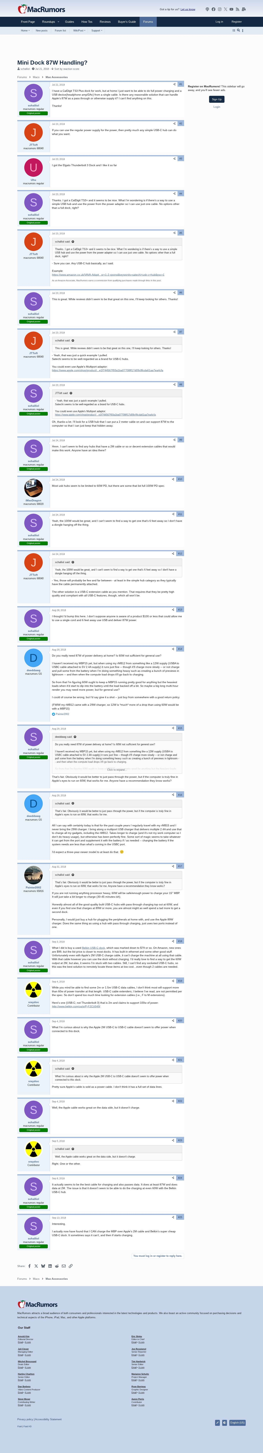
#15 (180, 728)
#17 (180, 866)
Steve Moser (24, 1399)
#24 (180, 1178)
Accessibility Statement (48, 1419)
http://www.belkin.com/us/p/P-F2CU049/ (76, 1006)
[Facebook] (213, 9)
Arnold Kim (23, 1336)
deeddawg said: (63, 736)
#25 (180, 1217)
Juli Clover (23, 1349)
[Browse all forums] (234, 30)
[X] (225, 9)
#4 (180, 193)
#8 (180, 384)
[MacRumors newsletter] (244, 9)
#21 (180, 1060)
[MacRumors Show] (207, 9)
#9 (180, 440)
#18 (180, 941)
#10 (180, 479)
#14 (180, 649)
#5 (180, 233)
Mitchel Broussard (27, 1361)
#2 (180, 123)
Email (20, 1342)
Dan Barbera (24, 1386)
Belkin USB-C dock (93, 947)
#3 (180, 158)
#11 (180, 514)
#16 (180, 795)
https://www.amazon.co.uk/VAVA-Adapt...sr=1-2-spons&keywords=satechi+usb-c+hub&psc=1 (108, 274)
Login (217, 106)
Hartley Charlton (26, 1374)
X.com (28, 1342)
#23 (180, 1140)
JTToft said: (61, 393)
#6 (180, 292)
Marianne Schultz (140, 1374)
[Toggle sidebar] (243, 31)
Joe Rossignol (139, 1349)
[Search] (238, 30)
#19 (180, 981)
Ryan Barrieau (139, 1386)
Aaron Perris (138, 1399)
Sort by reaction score (66, 68)
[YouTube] (231, 9)
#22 (180, 1101)
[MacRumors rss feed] (238, 9)
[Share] (174, 84)
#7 (180, 332)
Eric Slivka (137, 1336)
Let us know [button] (188, 9)
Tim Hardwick (138, 1361)
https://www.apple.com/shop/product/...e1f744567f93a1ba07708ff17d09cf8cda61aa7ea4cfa (107, 370)
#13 (180, 609)
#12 (180, 553)
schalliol (25, 68)
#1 (180, 84)
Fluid (19, 1426)
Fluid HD (27, 1426)
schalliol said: (62, 241)
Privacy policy (25, 1419)
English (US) (237, 1422)
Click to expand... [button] (117, 769)
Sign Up (217, 99)
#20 (180, 1020)
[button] (47, 21)
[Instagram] (220, 9)
